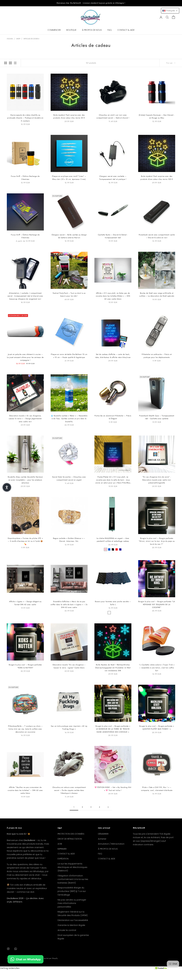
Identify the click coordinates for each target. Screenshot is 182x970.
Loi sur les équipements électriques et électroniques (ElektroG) (72, 867)
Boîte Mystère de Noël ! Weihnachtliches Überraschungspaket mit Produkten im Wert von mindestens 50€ (113, 667)
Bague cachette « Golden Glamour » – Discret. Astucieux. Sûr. (69, 539)
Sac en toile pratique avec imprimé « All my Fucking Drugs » (69, 727)
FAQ (109, 29)
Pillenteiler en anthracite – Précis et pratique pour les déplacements (157, 355)
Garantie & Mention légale (71, 925)
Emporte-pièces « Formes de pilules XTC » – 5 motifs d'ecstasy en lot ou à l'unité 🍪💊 (25, 541)
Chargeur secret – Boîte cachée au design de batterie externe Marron (69, 236)
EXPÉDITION (63, 858)
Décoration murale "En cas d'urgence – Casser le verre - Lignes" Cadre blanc (69, 666)
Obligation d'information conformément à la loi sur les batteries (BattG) (73, 879)
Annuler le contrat (67, 930)
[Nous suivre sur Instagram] (8, 948)
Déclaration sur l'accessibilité (73, 920)
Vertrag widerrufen (10, 968)
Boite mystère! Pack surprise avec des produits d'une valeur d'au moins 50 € (69, 116)
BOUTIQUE (71, 29)
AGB (60, 843)
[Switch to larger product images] (5, 63)
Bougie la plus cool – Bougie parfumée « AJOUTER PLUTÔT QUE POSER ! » (156, 727)
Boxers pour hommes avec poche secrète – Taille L (113, 603)
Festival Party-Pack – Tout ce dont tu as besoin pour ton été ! (69, 294)
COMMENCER (54, 29)
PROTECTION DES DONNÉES (71, 833)
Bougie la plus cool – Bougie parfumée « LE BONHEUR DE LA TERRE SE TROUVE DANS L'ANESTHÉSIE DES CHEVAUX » (113, 729)
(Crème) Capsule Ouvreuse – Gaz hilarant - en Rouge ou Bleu (157, 116)
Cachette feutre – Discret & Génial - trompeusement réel (113, 236)
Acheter (102, 838)
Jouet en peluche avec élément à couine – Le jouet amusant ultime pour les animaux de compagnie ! (25, 357)
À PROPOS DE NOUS (92, 29)
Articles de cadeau (31, 39)
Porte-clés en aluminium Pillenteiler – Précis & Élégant (113, 417)
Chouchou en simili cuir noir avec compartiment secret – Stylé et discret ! (112, 116)
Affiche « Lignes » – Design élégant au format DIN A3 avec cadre (25, 603)
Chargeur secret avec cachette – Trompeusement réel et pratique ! (113, 177)
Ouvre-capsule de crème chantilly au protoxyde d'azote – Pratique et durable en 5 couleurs (25, 118)
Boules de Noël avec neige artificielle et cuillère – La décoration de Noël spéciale (156, 294)
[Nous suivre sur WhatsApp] (15, 948)
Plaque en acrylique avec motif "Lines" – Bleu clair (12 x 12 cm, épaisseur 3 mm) (69, 177)
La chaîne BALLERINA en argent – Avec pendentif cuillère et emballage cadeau (113, 539)
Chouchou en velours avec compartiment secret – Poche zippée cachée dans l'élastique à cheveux (69, 790)
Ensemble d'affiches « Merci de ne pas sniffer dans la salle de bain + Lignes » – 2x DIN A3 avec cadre (69, 604)
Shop (18, 39)
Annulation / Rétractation (111, 843)
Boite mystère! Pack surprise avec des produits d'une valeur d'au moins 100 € (156, 177)
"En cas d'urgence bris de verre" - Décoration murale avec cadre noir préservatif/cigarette (156, 480)
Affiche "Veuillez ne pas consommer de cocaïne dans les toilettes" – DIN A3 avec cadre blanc (25, 790)
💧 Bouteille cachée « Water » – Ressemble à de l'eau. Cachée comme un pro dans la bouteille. (69, 418)
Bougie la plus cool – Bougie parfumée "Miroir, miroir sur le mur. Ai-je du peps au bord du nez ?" (157, 541)
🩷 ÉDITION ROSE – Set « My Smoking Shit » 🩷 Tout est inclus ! (113, 788)
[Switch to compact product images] (15, 63)
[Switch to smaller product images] (10, 63)
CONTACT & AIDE (126, 29)
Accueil (10, 39)
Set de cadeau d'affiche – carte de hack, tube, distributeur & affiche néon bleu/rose (113, 355)
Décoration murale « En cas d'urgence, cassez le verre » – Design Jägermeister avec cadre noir (25, 418)
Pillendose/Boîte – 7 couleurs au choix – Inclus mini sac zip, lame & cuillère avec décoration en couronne (25, 729)
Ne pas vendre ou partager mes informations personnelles (72, 903)
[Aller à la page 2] (108, 807)
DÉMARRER (103, 833)
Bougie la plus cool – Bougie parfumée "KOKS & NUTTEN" (25, 666)
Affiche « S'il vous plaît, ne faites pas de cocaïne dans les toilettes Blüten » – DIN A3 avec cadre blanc (113, 296)
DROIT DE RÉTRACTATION (70, 838)
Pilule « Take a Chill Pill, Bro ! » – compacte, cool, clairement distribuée (156, 788)
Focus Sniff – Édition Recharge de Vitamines (25, 177)
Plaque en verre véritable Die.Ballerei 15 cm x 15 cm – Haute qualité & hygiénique (69, 355)
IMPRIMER (62, 848)
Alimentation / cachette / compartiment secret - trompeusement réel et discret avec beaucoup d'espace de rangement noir (25, 296)
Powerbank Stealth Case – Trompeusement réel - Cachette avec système (156, 417)
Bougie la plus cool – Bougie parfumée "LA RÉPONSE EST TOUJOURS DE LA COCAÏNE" (156, 604)
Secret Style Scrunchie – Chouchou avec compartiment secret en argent (69, 478)
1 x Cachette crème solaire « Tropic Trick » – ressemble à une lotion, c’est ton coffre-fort (156, 667)
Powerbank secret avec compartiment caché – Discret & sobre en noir (157, 236)
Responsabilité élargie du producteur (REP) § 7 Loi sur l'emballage (72, 891)
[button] (170, 10)
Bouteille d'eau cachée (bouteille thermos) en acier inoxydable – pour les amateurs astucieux (25, 480)
